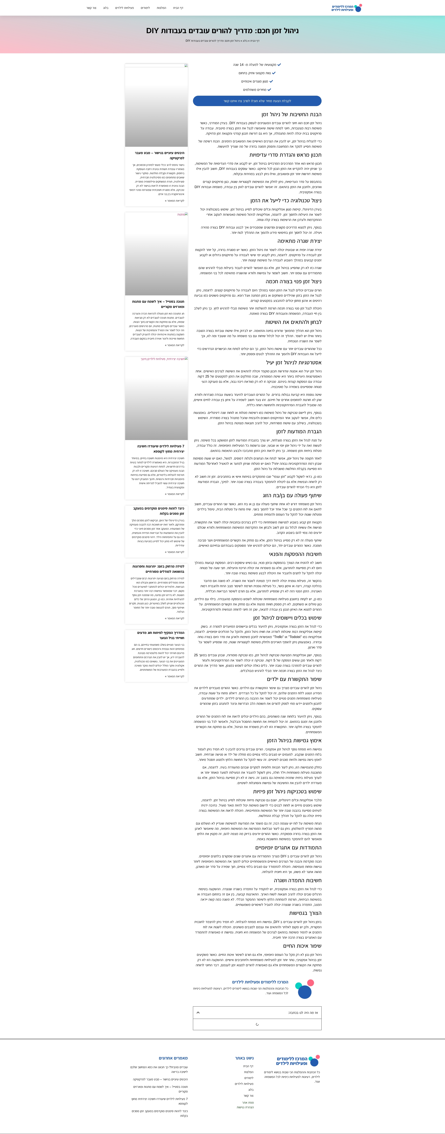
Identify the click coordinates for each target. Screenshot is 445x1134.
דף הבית (178, 8)
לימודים (145, 8)
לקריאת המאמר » (174, 200)
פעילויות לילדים (124, 8)
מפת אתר (248, 1102)
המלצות (161, 8)
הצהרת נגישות (245, 1107)
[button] (198, 1012)
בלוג (105, 8)
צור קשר (91, 8)
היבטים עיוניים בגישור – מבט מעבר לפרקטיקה (160, 1079)
